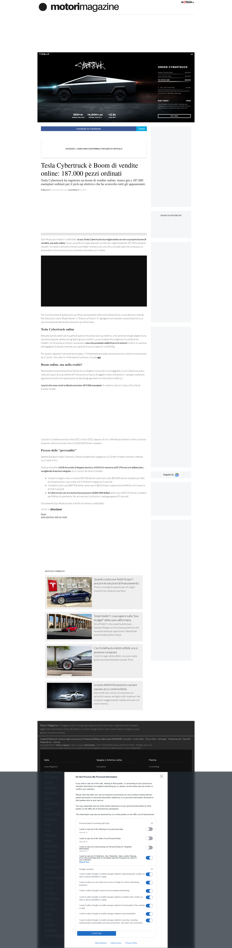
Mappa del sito (46, 742)
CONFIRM (97, 933)
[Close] (162, 777)
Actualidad (101, 766)
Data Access (116, 943)
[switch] (149, 829)
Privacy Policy (131, 943)
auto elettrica (47, 517)
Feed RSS (186, 739)
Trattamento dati (174, 739)
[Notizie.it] (187, 2)
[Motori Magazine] (79, 7)
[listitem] (116, 823)
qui (99, 357)
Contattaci (127, 739)
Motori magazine (63, 745)
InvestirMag (154, 766)
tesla (64, 517)
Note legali (162, 739)
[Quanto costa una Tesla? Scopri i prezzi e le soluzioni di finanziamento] (70, 592)
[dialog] (116, 860)
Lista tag (56, 742)
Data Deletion (101, 943)
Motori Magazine (48, 725)
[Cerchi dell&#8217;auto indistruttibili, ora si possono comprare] (70, 661)
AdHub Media (89, 745)
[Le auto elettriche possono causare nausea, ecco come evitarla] (70, 695)
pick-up (58, 517)
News (43, 514)
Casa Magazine (50, 766)
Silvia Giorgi (56, 509)
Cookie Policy (138, 739)
